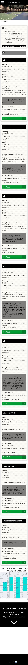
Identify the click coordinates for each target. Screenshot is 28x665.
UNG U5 (11, 584)
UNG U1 (4, 582)
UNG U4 (11, 577)
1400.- (11, 579)
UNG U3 (4, 587)
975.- (4, 583)
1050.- (17, 593)
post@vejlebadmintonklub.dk (15, 617)
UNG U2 (17, 577)
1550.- (11, 586)
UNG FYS (18, 592)
